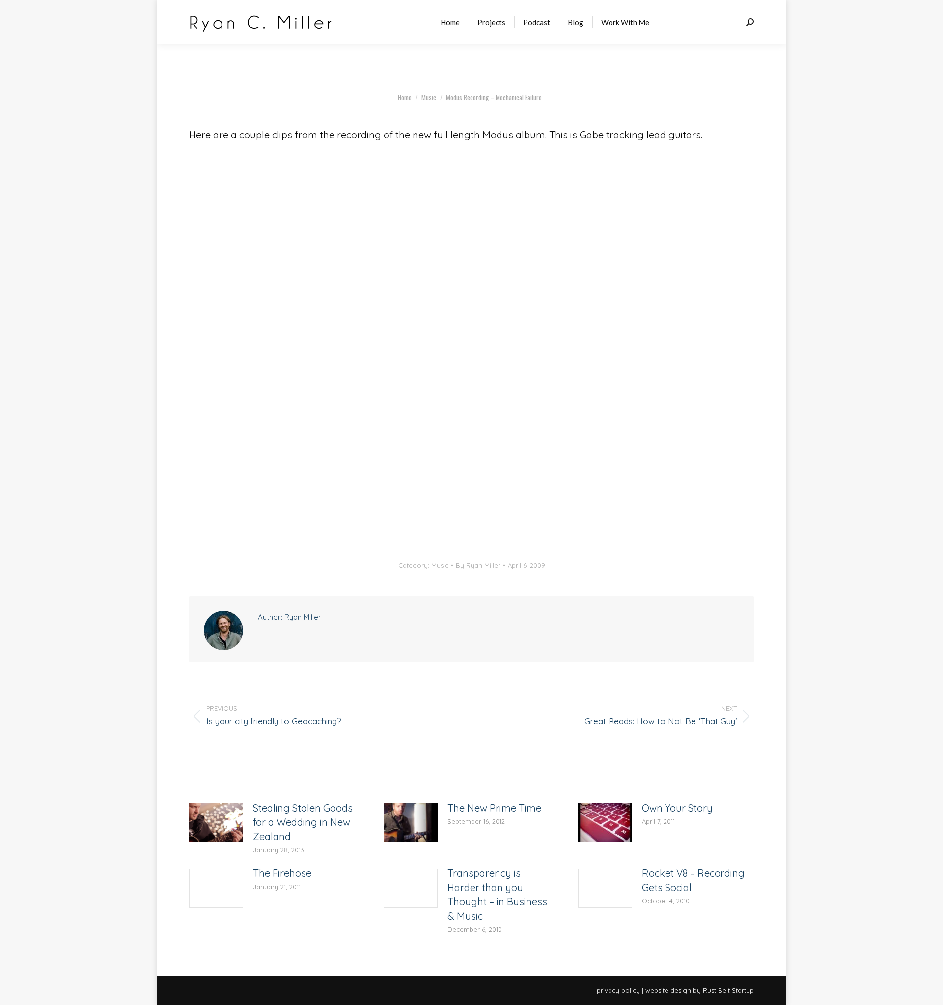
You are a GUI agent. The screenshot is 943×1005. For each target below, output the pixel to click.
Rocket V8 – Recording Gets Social (693, 880)
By (478, 565)
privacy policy (618, 990)
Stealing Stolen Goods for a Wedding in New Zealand (303, 822)
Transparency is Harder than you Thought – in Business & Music (497, 894)
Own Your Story (677, 808)
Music (439, 565)
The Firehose (282, 873)
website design (668, 990)
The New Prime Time (494, 808)
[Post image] (216, 822)
